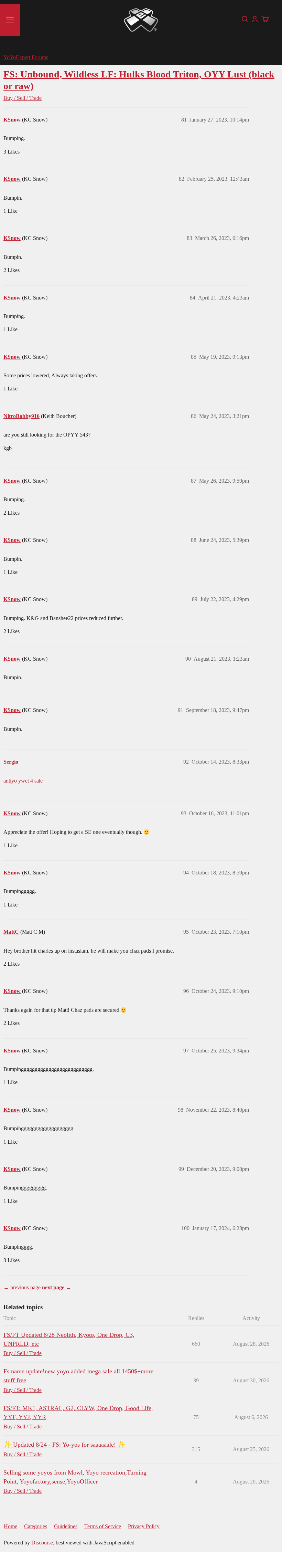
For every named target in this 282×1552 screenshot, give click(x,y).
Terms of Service (102, 1526)
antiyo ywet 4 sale (23, 781)
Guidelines (65, 1526)
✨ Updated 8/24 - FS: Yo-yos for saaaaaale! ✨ (64, 1444)
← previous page (22, 1287)
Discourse (42, 1542)
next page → (56, 1287)
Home (10, 1526)
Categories (35, 1526)
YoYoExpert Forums (25, 57)
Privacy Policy (144, 1526)
